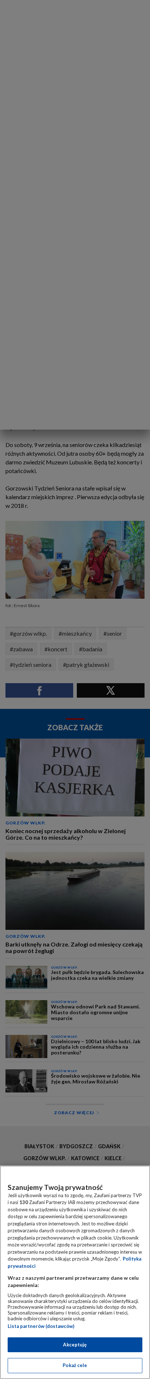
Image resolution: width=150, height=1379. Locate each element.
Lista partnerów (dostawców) (41, 1326)
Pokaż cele (75, 1365)
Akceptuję (75, 1344)
